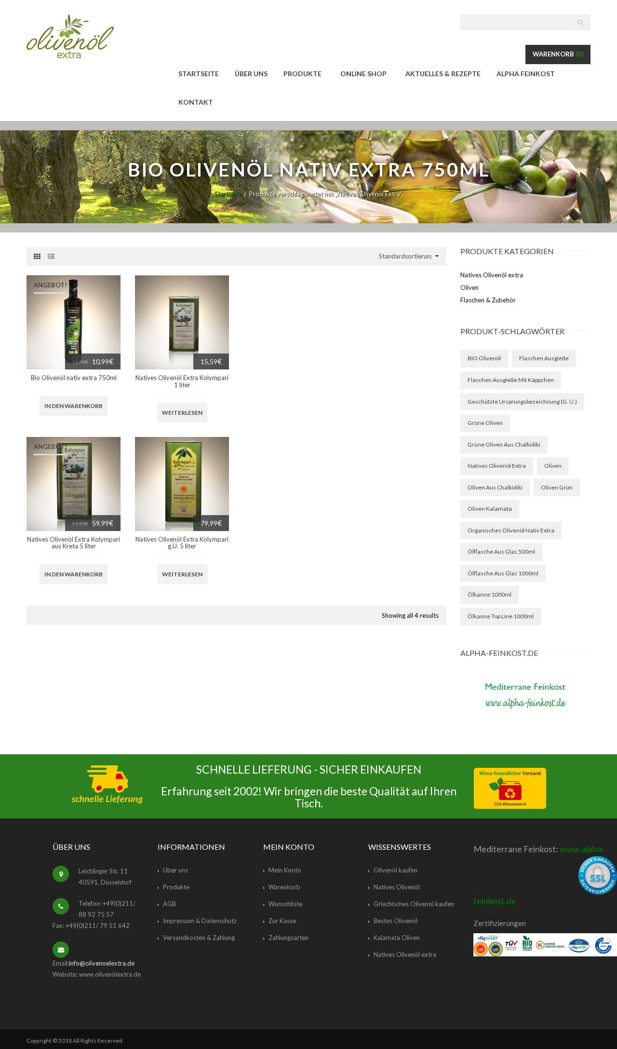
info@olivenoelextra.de (101, 963)
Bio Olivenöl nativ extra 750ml (74, 377)
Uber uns (175, 870)
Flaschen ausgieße (544, 358)
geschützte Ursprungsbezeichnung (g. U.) (522, 401)
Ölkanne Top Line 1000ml (501, 616)
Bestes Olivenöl (395, 921)
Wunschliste (285, 904)
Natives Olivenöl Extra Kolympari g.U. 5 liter (181, 542)
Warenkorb (558, 54)
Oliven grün (557, 487)
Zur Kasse (282, 921)
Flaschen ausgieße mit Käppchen (511, 379)
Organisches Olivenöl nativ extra (511, 530)
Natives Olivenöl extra (491, 275)
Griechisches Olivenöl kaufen (414, 904)
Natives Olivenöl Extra (497, 465)
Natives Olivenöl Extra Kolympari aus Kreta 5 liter (73, 542)
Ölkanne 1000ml (489, 594)
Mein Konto (284, 870)
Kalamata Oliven (397, 937)
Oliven (469, 287)
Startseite (228, 194)
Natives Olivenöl (397, 887)
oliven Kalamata (490, 508)
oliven (553, 465)
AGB (169, 904)
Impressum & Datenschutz (200, 921)
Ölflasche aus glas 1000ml (503, 573)
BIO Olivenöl (484, 358)
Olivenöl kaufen (395, 870)
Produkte (176, 887)
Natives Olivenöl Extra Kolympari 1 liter (181, 381)
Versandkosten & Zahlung (199, 937)
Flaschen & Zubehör (488, 300)
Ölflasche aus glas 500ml (501, 551)
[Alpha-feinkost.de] (525, 694)
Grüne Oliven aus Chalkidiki (504, 444)
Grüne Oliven (485, 422)
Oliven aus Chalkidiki (495, 487)
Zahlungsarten (288, 937)
